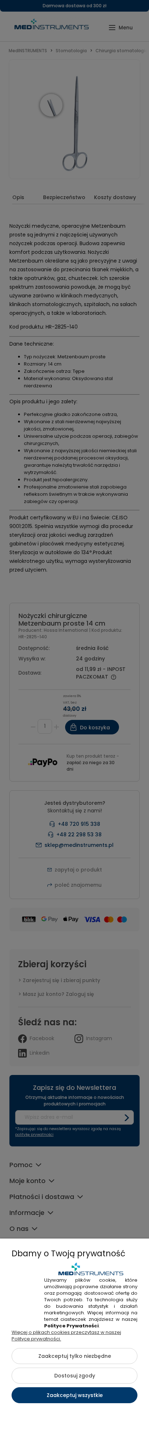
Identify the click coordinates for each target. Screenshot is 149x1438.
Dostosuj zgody (74, 1375)
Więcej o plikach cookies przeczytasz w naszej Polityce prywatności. (66, 1335)
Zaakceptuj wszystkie (75, 1395)
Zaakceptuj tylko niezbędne (74, 1356)
